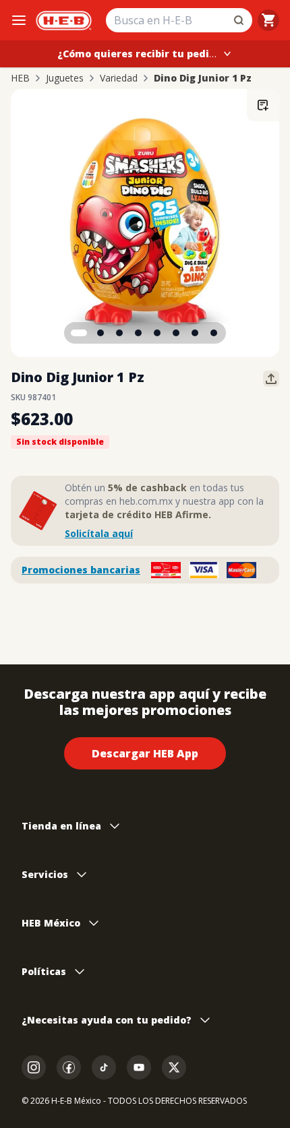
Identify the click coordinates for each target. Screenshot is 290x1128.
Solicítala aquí (99, 533)
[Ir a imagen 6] (176, 333)
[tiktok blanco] (104, 1067)
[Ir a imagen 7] (195, 333)
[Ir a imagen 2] (100, 333)
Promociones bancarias (81, 569)
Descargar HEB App (145, 753)
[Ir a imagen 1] (78, 333)
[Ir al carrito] (268, 20)
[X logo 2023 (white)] (174, 1067)
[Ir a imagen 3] (119, 333)
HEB (20, 78)
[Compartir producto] (271, 379)
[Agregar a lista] (263, 105)
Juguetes (65, 78)
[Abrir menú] (19, 20)
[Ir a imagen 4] (138, 333)
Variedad (119, 78)
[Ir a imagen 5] (157, 333)
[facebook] (69, 1067)
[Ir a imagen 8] (214, 333)
